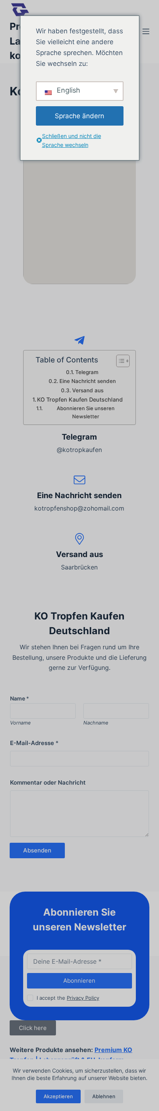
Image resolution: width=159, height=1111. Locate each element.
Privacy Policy (83, 998)
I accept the (68, 998)
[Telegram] (79, 340)
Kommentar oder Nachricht (48, 782)
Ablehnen (103, 1096)
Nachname (95, 723)
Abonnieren (79, 980)
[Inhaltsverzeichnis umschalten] (119, 360)
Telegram (86, 372)
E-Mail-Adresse (34, 743)
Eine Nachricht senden (87, 381)
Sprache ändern (79, 116)
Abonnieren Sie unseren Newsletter (86, 412)
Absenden (37, 850)
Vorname (20, 723)
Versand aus (87, 390)
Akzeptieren (58, 1096)
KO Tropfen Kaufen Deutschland (80, 399)
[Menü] (145, 31)
